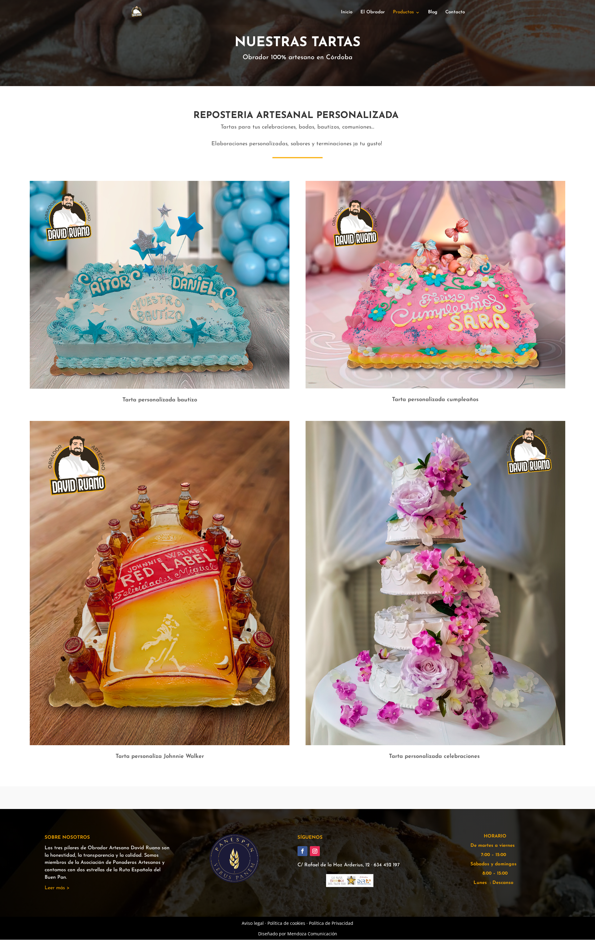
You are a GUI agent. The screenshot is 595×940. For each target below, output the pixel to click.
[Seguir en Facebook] (302, 851)
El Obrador (372, 12)
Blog (432, 12)
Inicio (346, 12)
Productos (403, 12)
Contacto (455, 12)
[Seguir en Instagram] (315, 851)
